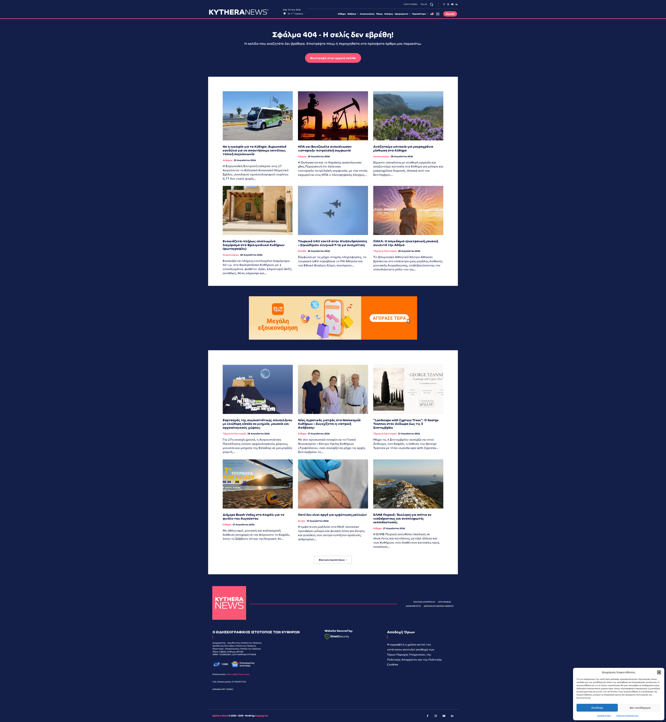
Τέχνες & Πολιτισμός (385, 251)
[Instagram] (448, 4)
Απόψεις (227, 160)
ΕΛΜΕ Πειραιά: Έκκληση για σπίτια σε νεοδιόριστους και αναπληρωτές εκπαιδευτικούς (402, 518)
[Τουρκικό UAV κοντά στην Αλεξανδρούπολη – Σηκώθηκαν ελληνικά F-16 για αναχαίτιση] (333, 210)
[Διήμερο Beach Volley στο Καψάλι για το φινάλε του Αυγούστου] (258, 484)
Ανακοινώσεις (381, 156)
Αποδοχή (597, 707)
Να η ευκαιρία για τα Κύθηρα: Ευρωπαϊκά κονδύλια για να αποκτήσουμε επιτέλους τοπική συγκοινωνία (254, 150)
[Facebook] (444, 4)
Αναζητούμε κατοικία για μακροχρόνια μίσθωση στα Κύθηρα (403, 148)
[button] (659, 672)
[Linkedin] (456, 4)
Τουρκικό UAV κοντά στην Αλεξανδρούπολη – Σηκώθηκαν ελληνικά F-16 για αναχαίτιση (332, 243)
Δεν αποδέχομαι (640, 707)
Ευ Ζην (301, 521)
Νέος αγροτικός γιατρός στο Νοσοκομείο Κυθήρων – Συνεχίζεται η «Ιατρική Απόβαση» (329, 423)
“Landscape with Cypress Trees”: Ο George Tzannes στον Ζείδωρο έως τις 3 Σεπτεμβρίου (405, 423)
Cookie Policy (604, 715)
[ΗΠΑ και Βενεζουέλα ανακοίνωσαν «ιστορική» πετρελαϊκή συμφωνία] (333, 115)
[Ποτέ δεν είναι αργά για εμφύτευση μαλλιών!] (333, 484)
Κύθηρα (302, 433)
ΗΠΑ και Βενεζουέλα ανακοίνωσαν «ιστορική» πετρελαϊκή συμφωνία (325, 148)
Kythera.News (220, 715)
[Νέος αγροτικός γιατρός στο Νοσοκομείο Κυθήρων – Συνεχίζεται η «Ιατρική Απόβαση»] (333, 389)
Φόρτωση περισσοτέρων (332, 560)
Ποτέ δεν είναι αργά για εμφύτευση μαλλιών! (332, 515)
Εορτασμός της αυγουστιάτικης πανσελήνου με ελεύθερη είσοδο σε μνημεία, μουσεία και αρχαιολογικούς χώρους (257, 423)
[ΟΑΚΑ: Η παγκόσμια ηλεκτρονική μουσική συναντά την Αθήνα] (408, 210)
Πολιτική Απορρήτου (627, 715)
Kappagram (261, 715)
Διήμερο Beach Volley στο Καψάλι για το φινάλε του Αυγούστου (253, 516)
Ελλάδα (302, 251)
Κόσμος (302, 156)
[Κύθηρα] (229, 603)
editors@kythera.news (238, 674)
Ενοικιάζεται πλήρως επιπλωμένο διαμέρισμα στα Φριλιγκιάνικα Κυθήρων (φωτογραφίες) (254, 244)
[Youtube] (452, 4)
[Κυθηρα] (245, 12)
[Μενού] (438, 14)
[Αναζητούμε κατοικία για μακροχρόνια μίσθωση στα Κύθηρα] (408, 115)
